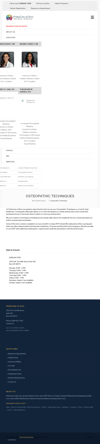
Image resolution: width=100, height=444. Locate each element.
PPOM (80, 407)
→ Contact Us (11, 382)
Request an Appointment (40, 8)
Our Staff (10, 37)
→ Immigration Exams (14, 374)
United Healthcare (19, 410)
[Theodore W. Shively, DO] (29, 107)
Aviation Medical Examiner (27, 168)
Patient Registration (17, 8)
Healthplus (65, 407)
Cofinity (43, 407)
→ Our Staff (10, 366)
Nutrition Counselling (25, 177)
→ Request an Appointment (16, 354)
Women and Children (26, 186)
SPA (7, 156)
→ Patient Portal (12, 358)
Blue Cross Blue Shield (18, 407)
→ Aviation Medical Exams (15, 378)
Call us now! (20, 3)
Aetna (8, 407)
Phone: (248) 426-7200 (14, 321)
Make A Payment (61, 3)
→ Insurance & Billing (13, 362)
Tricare (9, 410)
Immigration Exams (25, 172)
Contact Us (10, 323)
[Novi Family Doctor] (19, 17)
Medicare (73, 407)
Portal (9, 150)
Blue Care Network (33, 407)
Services (10, 162)
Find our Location (42, 3)
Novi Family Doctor (26, 437)
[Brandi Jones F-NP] (29, 59)
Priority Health (88, 407)
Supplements (23, 181)
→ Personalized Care (13, 370)
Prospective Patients (16, 26)
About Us (10, 32)
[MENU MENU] (92, 17)
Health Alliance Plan (54, 407)
